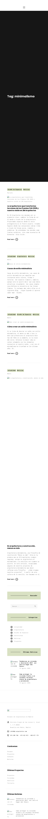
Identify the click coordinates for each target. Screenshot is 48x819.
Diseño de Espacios (15, 189)
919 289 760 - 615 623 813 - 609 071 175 (24, 735)
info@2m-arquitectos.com (18, 731)
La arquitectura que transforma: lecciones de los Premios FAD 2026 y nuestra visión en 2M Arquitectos (23, 208)
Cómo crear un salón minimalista (22, 327)
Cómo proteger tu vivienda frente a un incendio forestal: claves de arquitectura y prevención (28, 677)
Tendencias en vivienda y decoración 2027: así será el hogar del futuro (28, 663)
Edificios (10, 780)
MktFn (9, 259)
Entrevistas (18, 635)
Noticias (26, 189)
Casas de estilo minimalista (19, 268)
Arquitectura (22, 256)
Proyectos (17, 641)
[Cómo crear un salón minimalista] (23, 322)
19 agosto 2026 (24, 668)
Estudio (10, 751)
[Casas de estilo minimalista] (21, 264)
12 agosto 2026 (24, 683)
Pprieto (10, 192)
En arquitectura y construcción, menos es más (21, 547)
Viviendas (10, 778)
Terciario (10, 783)
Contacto (10, 756)
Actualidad (12, 256)
